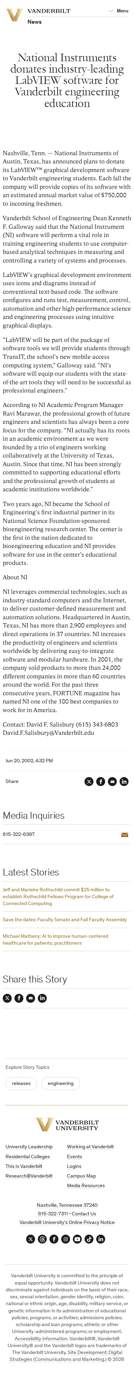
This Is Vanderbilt (23, 1166)
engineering (61, 1083)
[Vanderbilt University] (67, 1125)
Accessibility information (41, 1339)
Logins (74, 1166)
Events (74, 1157)
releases (21, 1083)
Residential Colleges (27, 1157)
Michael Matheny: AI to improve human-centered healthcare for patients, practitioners (55, 940)
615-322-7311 (53, 1214)
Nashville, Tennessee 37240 (67, 1205)
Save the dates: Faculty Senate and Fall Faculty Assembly (65, 920)
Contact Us (84, 1214)
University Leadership (29, 1147)
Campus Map (81, 1176)
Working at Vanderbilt (90, 1147)
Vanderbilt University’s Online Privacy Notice (67, 1222)
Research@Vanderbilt (29, 1176)
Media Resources (86, 1186)
